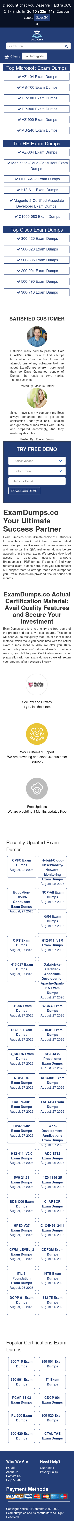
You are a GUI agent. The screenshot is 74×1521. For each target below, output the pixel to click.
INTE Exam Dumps (52, 1278)
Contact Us (13, 1476)
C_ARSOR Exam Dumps (52, 1206)
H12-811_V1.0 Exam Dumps (52, 945)
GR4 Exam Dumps (52, 921)
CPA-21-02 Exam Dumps (22, 1131)
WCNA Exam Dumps (52, 1010)
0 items (15, 56)
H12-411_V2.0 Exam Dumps (22, 1158)
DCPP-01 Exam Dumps (22, 1302)
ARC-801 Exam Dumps (52, 1082)
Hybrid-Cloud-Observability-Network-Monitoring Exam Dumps (52, 868)
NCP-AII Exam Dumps (52, 897)
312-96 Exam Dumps (22, 1010)
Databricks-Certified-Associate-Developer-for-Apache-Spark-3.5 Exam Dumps (52, 972)
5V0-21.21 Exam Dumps (22, 1182)
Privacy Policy (49, 1472)
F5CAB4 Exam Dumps (52, 1106)
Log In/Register (34, 56)
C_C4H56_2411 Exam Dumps (52, 1230)
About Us (12, 1472)
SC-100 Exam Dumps (22, 1034)
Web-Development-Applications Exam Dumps (52, 1133)
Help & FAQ (13, 1480)
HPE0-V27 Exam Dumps (22, 1230)
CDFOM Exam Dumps (52, 1254)
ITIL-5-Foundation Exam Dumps (22, 1280)
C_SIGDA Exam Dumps (21, 1058)
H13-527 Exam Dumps (22, 969)
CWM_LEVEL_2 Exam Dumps (21, 1254)
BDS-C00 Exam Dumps (22, 1206)
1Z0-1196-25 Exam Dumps (52, 1182)
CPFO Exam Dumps (22, 865)
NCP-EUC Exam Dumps (22, 1082)
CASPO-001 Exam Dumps (22, 1106)
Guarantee (47, 1468)
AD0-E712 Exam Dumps (52, 1158)
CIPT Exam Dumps (22, 945)
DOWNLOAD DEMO (24, 491)
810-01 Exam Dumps (52, 1034)
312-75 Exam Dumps (52, 1302)
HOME (10, 1468)
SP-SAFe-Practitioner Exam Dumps (52, 1060)
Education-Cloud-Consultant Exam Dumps (22, 900)
